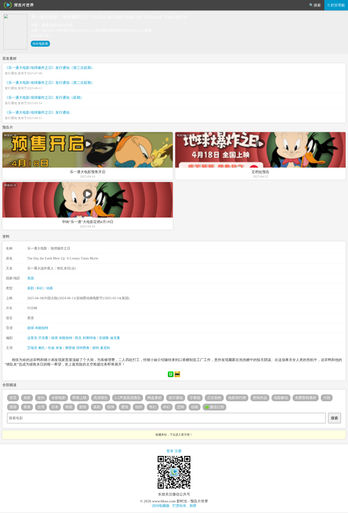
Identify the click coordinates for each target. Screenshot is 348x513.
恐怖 (180, 407)
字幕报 (195, 398)
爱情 (124, 407)
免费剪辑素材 (305, 398)
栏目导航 (338, 5)
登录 (170, 451)
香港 (27, 407)
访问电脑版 (161, 506)
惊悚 (110, 407)
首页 (13, 398)
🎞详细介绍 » (41, 36)
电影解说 (281, 398)
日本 (54, 407)
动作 (138, 407)
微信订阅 (216, 407)
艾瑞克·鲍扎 (36, 348)
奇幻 (152, 407)
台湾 (41, 407)
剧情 (82, 407)
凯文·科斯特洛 (85, 338)
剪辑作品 (260, 398)
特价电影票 (40, 43)
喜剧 (30, 288)
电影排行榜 (237, 398)
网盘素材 (154, 398)
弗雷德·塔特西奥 (77, 348)
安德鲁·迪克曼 (109, 338)
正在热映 (214, 398)
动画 (49, 288)
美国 (30, 278)
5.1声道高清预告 (128, 398)
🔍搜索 (315, 5)
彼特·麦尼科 (101, 348)
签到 (41, 398)
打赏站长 (179, 506)
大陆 (326, 398)
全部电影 (58, 398)
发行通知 (176, 398)
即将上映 (79, 398)
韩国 (68, 407)
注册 (178, 451)
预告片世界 (18, 5)
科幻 (40, 288)
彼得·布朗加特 (37, 328)
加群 (27, 398)
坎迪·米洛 (55, 348)
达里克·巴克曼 (37, 338)
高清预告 (101, 398)
